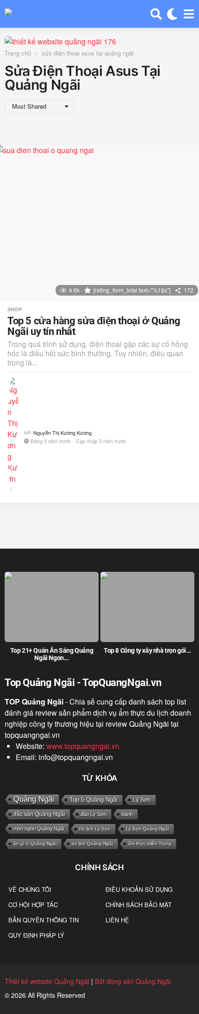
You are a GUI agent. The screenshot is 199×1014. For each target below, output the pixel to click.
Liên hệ (117, 919)
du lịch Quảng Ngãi (92, 843)
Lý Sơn (142, 800)
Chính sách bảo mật (139, 904)
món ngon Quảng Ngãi (38, 828)
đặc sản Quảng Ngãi (39, 814)
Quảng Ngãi (33, 799)
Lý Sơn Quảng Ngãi (147, 828)
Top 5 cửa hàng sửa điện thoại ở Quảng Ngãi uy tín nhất (93, 326)
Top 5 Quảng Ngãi (93, 799)
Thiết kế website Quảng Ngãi (47, 981)
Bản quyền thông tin (43, 919)
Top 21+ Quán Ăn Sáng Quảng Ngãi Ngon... (51, 654)
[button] (156, 14)
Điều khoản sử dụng (139, 889)
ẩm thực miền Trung (149, 843)
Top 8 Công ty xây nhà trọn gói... (147, 650)
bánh (127, 814)
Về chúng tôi (29, 889)
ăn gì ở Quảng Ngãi (34, 843)
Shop (14, 309)
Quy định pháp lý (36, 935)
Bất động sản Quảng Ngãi (133, 981)
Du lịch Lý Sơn (95, 828)
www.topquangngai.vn (82, 746)
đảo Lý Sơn (93, 814)
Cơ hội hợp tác (33, 904)
